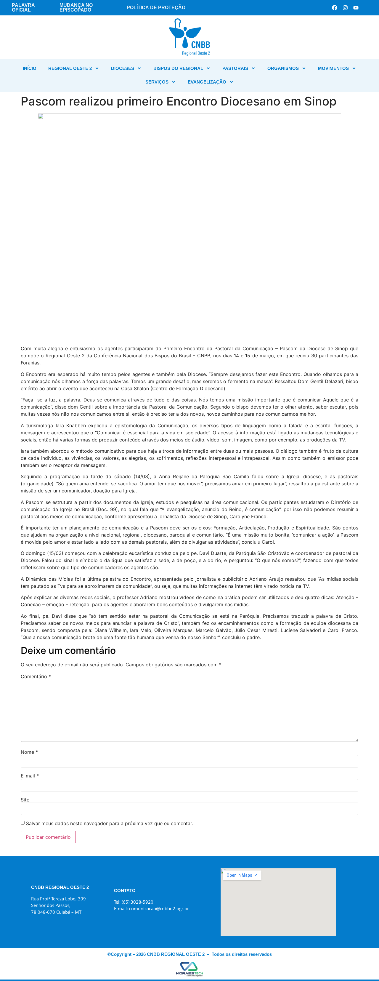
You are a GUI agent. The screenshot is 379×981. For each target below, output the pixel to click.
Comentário (36, 676)
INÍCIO (29, 68)
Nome (29, 752)
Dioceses (122, 68)
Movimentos (333, 68)
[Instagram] (345, 7)
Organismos (283, 68)
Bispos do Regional (178, 68)
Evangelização (207, 81)
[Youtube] (356, 7)
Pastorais (235, 68)
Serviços (156, 81)
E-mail (30, 775)
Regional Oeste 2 (70, 68)
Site (25, 799)
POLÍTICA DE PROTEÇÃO (156, 7)
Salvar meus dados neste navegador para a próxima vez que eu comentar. (109, 823)
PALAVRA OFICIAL (23, 7)
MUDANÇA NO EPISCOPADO (76, 7)
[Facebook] (334, 7)
